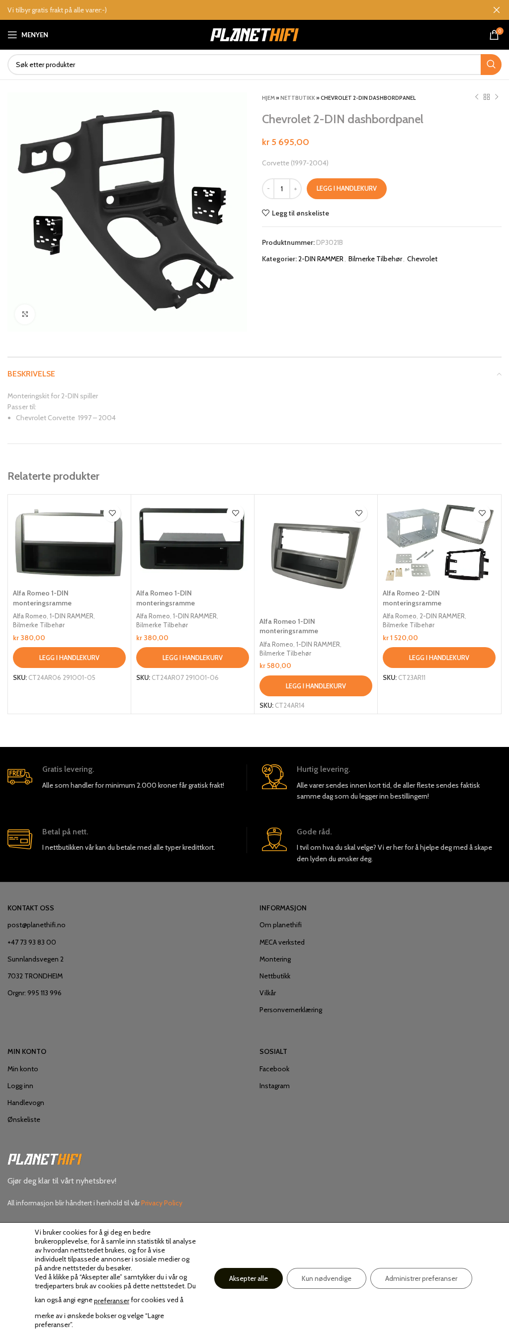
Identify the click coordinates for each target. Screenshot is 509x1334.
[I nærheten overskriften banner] (496, 10)
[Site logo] (254, 33)
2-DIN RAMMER (320, 258)
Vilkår (267, 992)
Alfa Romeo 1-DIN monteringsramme (42, 598)
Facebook (274, 1068)
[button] (69, 657)
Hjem (268, 97)
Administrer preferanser (421, 1278)
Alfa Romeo (30, 616)
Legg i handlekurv (347, 188)
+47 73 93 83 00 (31, 942)
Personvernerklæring (290, 1009)
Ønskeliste (23, 1119)
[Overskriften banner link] (239, 10)
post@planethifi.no (36, 924)
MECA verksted (282, 942)
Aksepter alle (248, 1278)
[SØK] (491, 64)
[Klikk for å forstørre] (25, 314)
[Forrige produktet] (477, 97)
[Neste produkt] (497, 97)
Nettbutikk (297, 97)
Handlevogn (25, 1102)
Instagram (274, 1085)
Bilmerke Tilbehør (375, 258)
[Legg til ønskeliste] (112, 513)
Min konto (22, 1068)
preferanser (111, 1300)
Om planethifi (280, 924)
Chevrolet (422, 258)
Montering (275, 959)
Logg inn (20, 1085)
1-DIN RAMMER (71, 616)
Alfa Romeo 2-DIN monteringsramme (412, 598)
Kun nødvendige (326, 1278)
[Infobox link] (127, 777)
